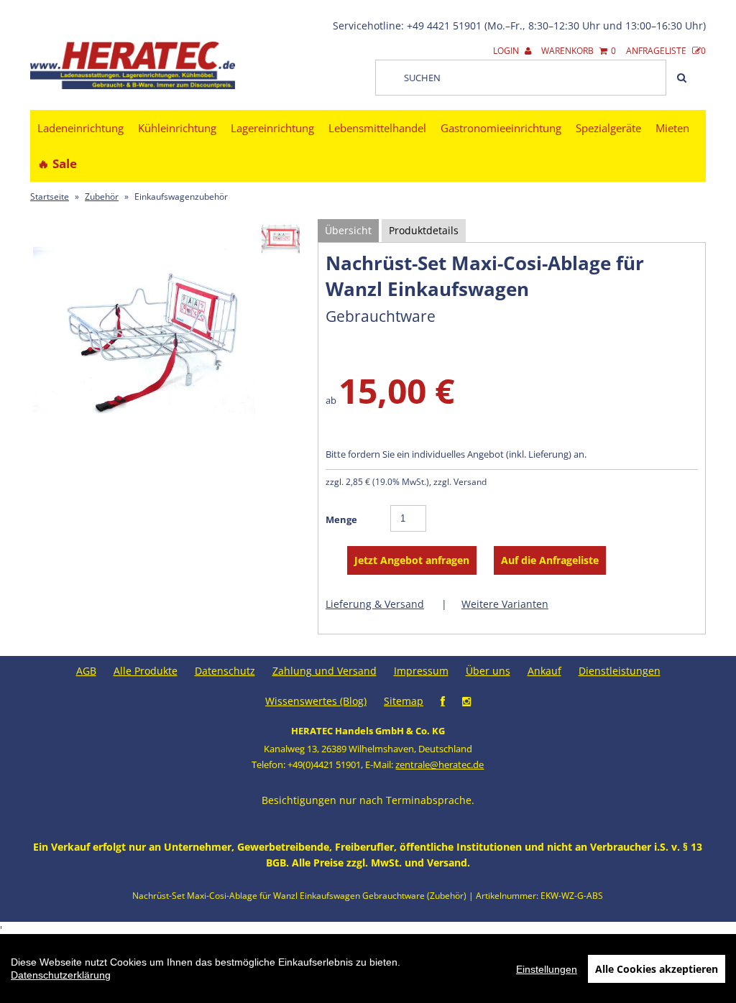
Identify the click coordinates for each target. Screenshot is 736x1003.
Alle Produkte (146, 671)
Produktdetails (424, 230)
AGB (86, 671)
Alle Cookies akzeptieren (656, 969)
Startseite (49, 196)
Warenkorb (578, 51)
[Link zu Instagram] (466, 701)
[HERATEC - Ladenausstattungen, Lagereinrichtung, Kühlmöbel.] (132, 86)
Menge (341, 519)
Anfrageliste (666, 51)
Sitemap (403, 701)
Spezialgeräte (608, 128)
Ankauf (544, 671)
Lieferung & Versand (375, 604)
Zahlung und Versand (324, 671)
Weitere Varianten (504, 604)
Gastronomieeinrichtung (501, 128)
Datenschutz (225, 671)
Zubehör (102, 196)
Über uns (488, 671)
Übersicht (348, 230)
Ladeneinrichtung (80, 128)
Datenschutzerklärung (61, 975)
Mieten (672, 128)
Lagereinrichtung (272, 128)
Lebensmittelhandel (377, 128)
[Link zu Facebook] (443, 701)
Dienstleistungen (620, 671)
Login (507, 51)
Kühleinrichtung (177, 128)
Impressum (421, 671)
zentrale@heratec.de (439, 764)
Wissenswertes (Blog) (316, 701)
